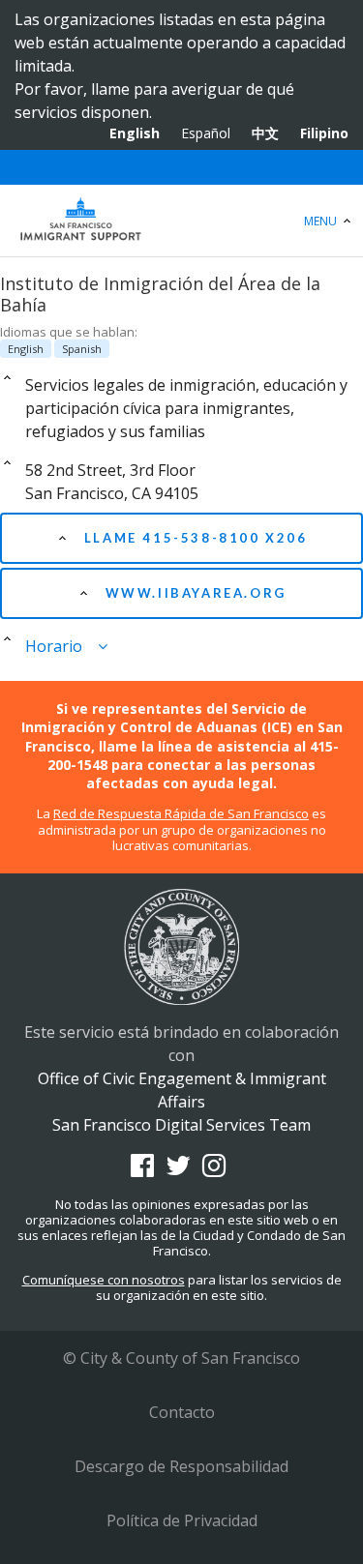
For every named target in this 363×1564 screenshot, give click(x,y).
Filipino (324, 133)
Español (205, 133)
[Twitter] (178, 1165)
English (134, 133)
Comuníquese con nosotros (103, 1279)
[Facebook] (142, 1165)
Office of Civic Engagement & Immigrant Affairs (181, 221)
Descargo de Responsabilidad (181, 1466)
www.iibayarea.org (193, 593)
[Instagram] (214, 1165)
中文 (265, 133)
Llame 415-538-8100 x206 (192, 538)
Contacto (182, 1412)
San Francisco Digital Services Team (181, 1125)
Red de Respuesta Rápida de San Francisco (181, 813)
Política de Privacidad (181, 1520)
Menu (322, 221)
